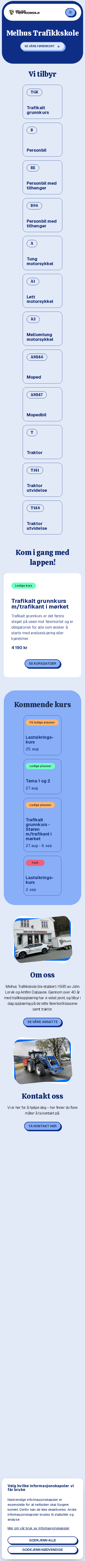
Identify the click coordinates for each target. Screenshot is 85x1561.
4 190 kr (19, 647)
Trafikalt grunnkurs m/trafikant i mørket (40, 603)
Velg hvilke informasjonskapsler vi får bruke (41, 1488)
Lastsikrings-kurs (40, 739)
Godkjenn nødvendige (42, 1550)
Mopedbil (37, 415)
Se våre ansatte (42, 1022)
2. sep (31, 890)
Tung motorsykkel (40, 261)
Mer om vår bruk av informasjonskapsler (38, 1528)
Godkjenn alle (42, 1540)
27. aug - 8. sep (39, 846)
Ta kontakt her (42, 1126)
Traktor (35, 452)
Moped (34, 377)
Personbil (37, 150)
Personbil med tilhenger (42, 185)
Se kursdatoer (42, 663)
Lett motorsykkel (40, 299)
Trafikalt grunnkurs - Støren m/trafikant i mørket (39, 829)
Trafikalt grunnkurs (38, 110)
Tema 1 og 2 (38, 781)
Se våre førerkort (40, 46)
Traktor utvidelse (37, 488)
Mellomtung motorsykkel (40, 337)
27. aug (32, 788)
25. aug (32, 749)
